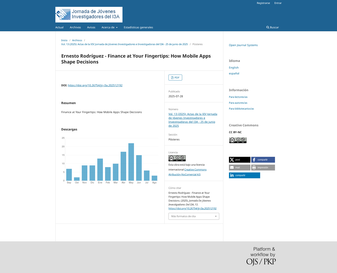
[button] (239, 160)
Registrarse (263, 3)
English (234, 67)
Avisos (91, 27)
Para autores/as (238, 102)
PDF (176, 77)
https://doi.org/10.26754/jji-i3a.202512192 (95, 85)
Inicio (64, 40)
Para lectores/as (238, 97)
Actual (59, 27)
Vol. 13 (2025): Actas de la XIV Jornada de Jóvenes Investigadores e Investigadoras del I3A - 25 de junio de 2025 (124, 44)
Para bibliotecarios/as (241, 108)
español (234, 73)
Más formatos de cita (183, 216)
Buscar (274, 27)
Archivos (75, 27)
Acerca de (108, 27)
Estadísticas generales (138, 27)
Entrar (278, 3)
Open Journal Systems (243, 45)
